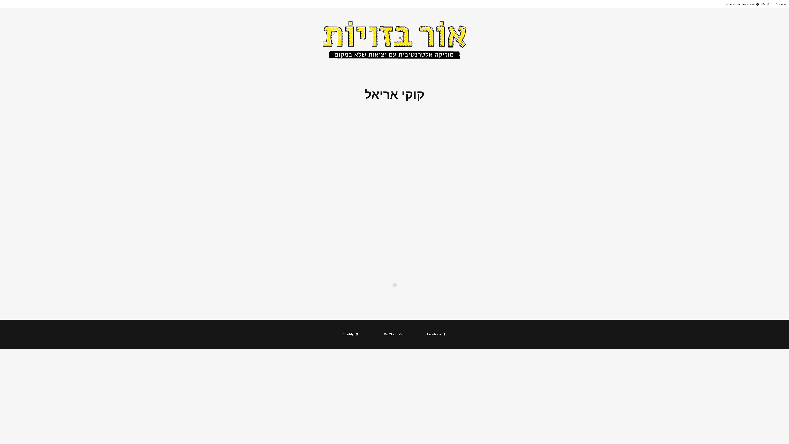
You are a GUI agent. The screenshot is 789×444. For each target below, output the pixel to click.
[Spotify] (757, 4)
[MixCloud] (763, 4)
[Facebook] (768, 4)
